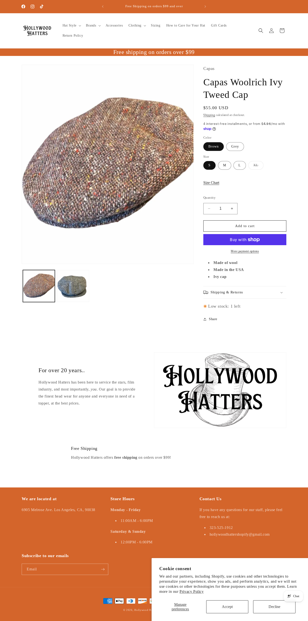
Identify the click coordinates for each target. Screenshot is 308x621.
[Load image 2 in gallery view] (73, 286)
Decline (274, 607)
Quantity (209, 197)
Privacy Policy (192, 591)
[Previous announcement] (102, 6)
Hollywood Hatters (146, 609)
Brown (213, 146)
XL (258, 166)
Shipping (209, 115)
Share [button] (213, 319)
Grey (235, 146)
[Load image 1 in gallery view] (39, 286)
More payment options (245, 251)
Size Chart (211, 183)
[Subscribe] (102, 569)
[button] (71, 25)
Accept (227, 607)
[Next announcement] (205, 6)
